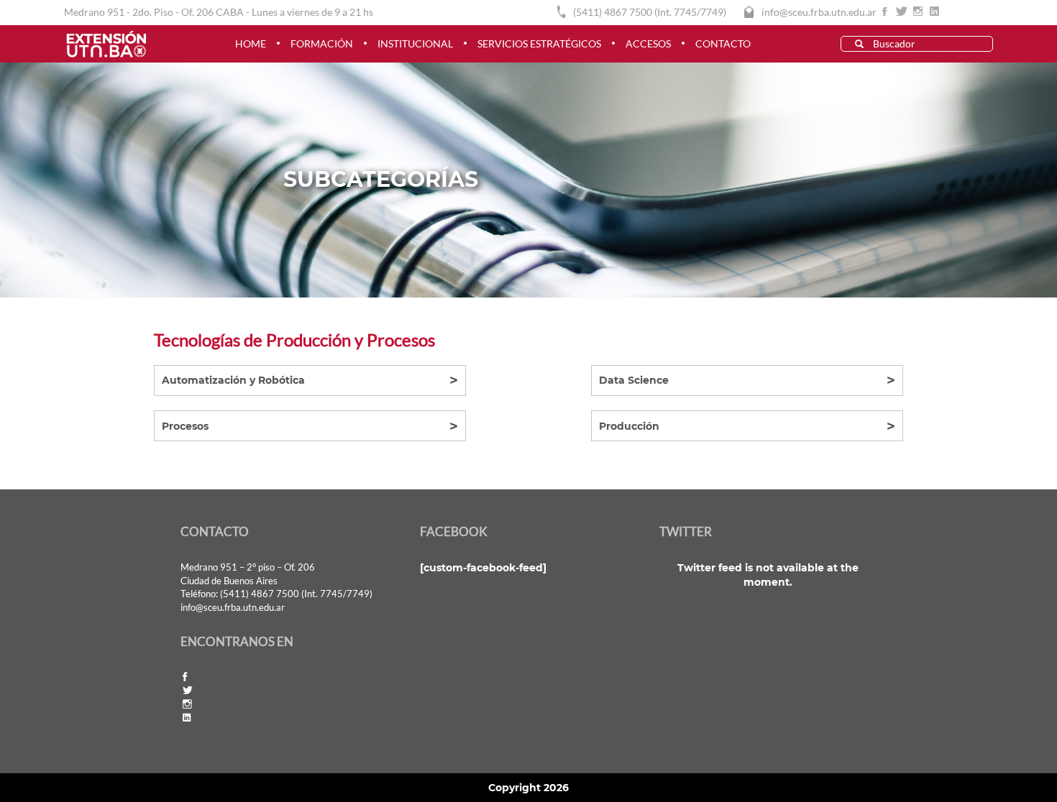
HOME (250, 43)
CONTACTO (723, 43)
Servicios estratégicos (539, 43)
